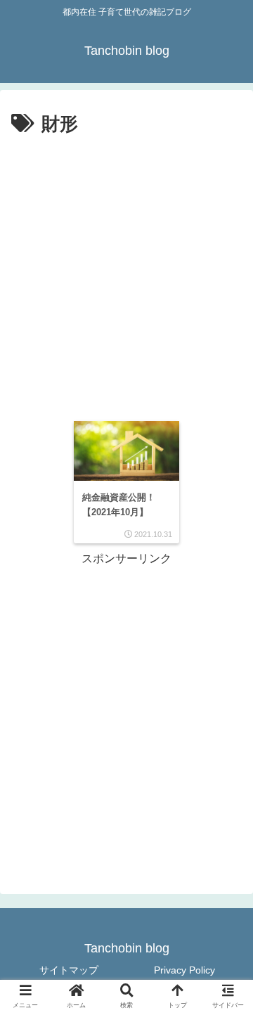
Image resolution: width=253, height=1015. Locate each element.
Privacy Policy (184, 970)
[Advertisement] (126, 274)
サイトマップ (68, 970)
